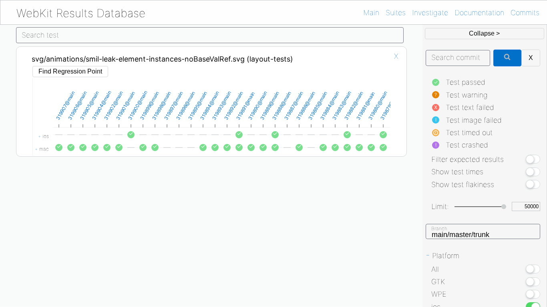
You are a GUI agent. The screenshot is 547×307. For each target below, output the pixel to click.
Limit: (440, 206)
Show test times (457, 171)
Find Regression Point (70, 71)
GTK (438, 281)
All (435, 269)
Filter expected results (467, 159)
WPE (438, 294)
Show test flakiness (462, 184)
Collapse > (484, 33)
